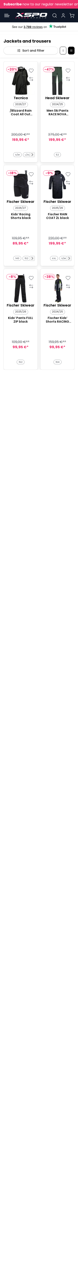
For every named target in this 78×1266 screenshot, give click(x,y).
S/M (17, 154)
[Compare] (31, 79)
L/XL (27, 154)
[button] (32, 154)
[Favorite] (31, 70)
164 (57, 362)
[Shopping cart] (72, 15)
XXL (54, 258)
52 (57, 154)
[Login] (63, 15)
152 (26, 258)
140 (17, 258)
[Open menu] (6, 15)
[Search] (54, 15)
